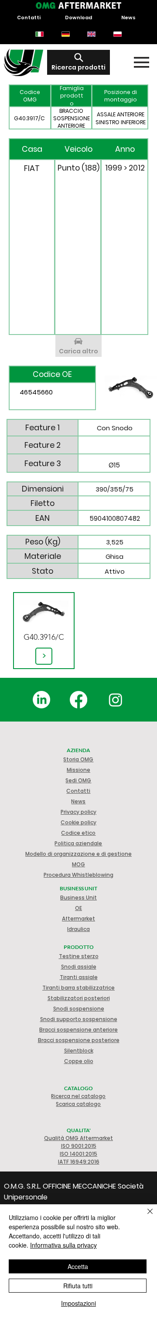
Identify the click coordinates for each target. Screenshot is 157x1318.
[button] (78, 822)
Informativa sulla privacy (63, 1245)
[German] (65, 34)
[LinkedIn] (41, 699)
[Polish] (117, 34)
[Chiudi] (144, 1216)
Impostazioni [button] (78, 1303)
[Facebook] (78, 699)
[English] (91, 34)
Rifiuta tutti (77, 1285)
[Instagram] (115, 699)
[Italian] (39, 34)
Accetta (78, 1266)
